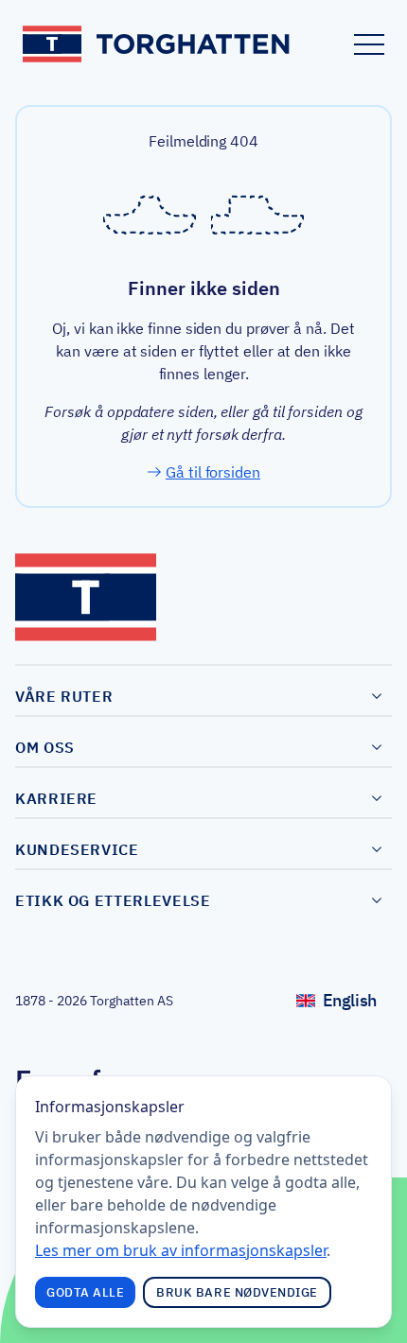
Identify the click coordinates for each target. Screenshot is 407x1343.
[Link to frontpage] (157, 44)
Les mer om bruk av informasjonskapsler (181, 1250)
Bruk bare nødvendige (237, 1292)
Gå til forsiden (213, 471)
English (357, 1004)
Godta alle (85, 1292)
